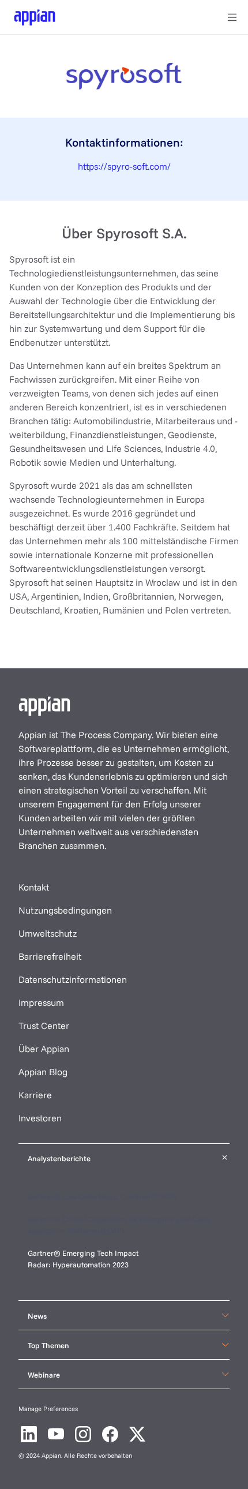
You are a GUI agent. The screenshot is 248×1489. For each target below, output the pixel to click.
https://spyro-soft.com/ (124, 166)
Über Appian (43, 1048)
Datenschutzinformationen (72, 979)
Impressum (41, 1002)
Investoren (40, 1118)
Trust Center (43, 1025)
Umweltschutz (47, 933)
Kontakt (33, 887)
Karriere (35, 1095)
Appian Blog (42, 1072)
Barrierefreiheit (49, 956)
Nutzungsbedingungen (65, 910)
